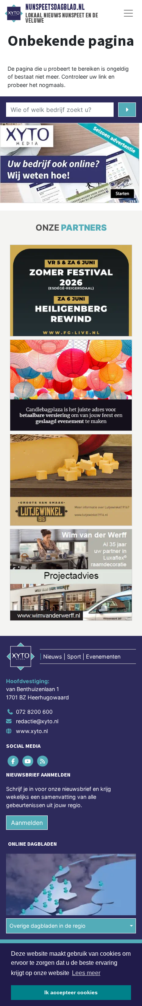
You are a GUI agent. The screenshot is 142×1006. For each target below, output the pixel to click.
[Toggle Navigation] (128, 13)
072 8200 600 (34, 711)
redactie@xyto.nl (37, 721)
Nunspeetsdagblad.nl (54, 7)
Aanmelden (27, 822)
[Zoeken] (127, 109)
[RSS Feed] (43, 761)
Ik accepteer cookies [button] (71, 992)
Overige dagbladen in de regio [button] (47, 925)
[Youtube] (28, 761)
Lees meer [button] (86, 973)
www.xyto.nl (32, 731)
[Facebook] (13, 761)
